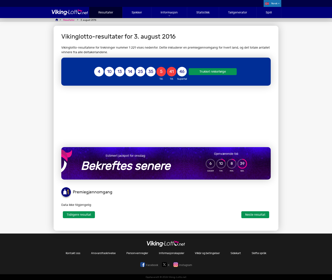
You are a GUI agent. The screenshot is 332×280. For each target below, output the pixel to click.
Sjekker (137, 12)
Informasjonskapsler (171, 253)
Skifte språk (259, 253)
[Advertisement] (166, 116)
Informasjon (169, 12)
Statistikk (203, 12)
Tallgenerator (237, 12)
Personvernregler (137, 253)
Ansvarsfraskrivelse (103, 253)
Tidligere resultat (79, 214)
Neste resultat (255, 214)
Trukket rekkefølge (212, 71)
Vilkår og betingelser (207, 253)
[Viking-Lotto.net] (70, 14)
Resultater (105, 12)
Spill (269, 12)
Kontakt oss (73, 253)
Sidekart (236, 253)
